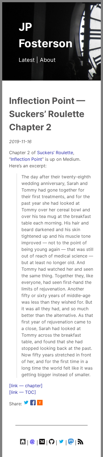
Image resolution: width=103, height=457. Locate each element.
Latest (27, 60)
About (47, 60)
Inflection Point (26, 159)
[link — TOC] (22, 392)
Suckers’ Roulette (55, 152)
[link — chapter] (26, 385)
